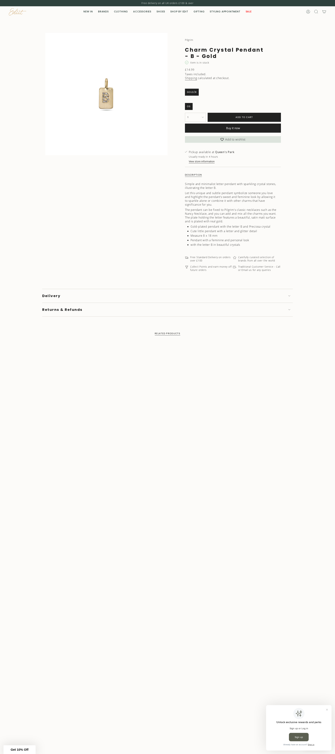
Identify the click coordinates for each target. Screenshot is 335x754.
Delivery (51, 295)
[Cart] (324, 12)
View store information (202, 161)
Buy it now (233, 128)
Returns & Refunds (62, 309)
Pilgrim (189, 40)
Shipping (191, 78)
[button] (103, 12)
